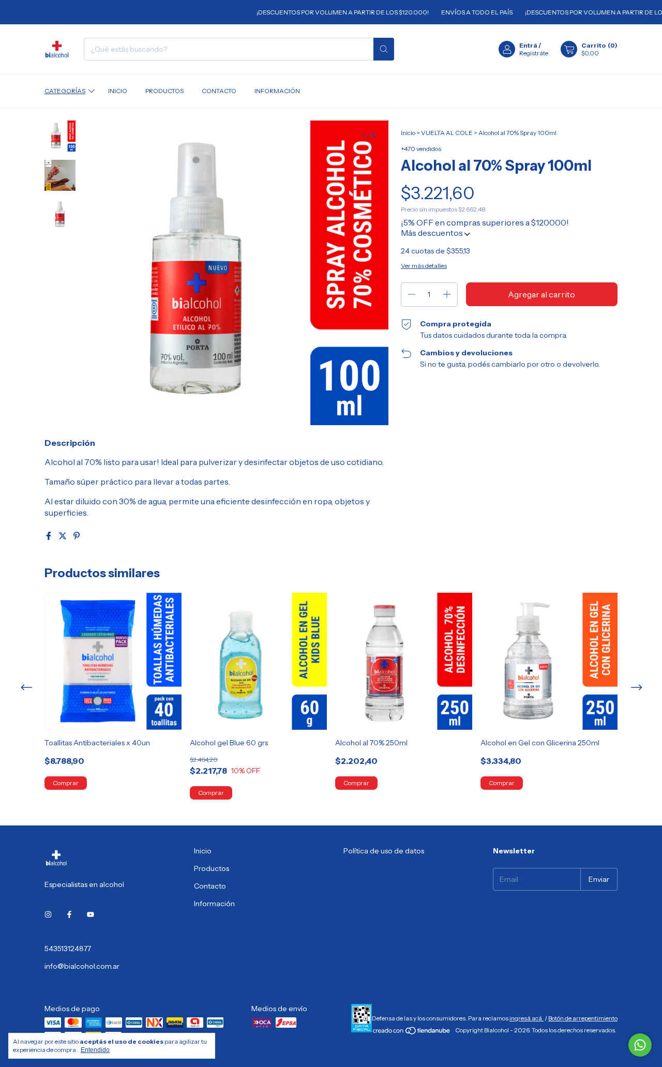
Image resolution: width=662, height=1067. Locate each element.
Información (277, 91)
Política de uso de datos (383, 850)
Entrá (528, 45)
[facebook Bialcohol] (69, 914)
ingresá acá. (526, 1018)
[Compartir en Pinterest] (76, 536)
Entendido (95, 1050)
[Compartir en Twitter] (63, 536)
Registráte (533, 53)
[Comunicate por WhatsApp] (640, 1045)
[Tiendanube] (412, 1032)
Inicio (117, 91)
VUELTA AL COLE (447, 133)
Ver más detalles (424, 265)
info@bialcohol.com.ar (81, 966)
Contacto (219, 91)
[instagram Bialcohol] (48, 914)
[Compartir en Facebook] (49, 536)
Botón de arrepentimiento (583, 1018)
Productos (164, 91)
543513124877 (67, 948)
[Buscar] (383, 49)
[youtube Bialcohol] (90, 914)
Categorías (64, 91)
